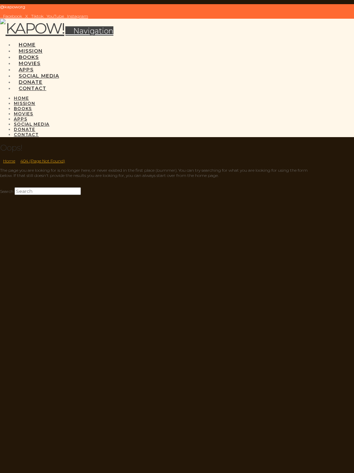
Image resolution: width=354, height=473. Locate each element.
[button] (89, 31)
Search (6, 191)
